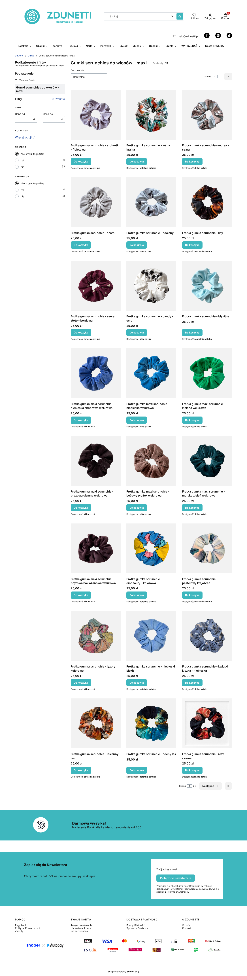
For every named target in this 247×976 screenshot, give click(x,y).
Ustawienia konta (81, 928)
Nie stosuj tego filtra (32, 153)
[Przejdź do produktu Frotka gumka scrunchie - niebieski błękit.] (151, 636)
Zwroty (19, 931)
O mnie (186, 925)
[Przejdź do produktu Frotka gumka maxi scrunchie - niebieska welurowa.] (151, 373)
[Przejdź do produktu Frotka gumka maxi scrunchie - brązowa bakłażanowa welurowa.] (96, 548)
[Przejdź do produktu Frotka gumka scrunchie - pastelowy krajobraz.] (207, 548)
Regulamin (21, 925)
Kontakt (186, 928)
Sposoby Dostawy (137, 928)
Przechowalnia (79, 931)
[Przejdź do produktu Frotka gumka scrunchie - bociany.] (151, 202)
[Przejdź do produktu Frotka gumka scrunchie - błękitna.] (207, 286)
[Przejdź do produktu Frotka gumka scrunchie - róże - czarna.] (207, 723)
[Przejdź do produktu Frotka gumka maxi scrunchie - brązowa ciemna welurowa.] (96, 461)
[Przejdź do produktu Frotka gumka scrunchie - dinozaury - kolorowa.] (151, 548)
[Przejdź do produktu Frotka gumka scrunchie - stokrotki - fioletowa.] (96, 115)
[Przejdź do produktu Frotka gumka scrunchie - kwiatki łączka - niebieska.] (207, 636)
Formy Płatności (135, 925)
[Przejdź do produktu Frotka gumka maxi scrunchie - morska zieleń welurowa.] (207, 461)
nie (22, 166)
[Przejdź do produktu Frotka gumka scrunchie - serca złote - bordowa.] (96, 286)
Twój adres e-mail (166, 869)
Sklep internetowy (122, 971)
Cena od (20, 114)
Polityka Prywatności (27, 928)
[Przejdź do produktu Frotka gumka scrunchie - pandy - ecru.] (151, 286)
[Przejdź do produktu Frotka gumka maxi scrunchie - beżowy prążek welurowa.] (151, 461)
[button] (179, 16)
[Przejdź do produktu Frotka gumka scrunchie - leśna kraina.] (151, 115)
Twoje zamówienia (81, 925)
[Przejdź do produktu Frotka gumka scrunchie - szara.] (96, 202)
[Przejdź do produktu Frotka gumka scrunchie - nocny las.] (151, 723)
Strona (207, 76)
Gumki (31, 55)
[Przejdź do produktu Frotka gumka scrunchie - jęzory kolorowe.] (96, 636)
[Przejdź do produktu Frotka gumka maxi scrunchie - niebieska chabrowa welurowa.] (96, 373)
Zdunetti (19, 55)
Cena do (48, 114)
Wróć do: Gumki (27, 80)
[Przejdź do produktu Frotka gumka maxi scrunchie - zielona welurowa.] (207, 373)
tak (23, 160)
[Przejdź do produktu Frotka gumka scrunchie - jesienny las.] (96, 723)
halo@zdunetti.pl (188, 36)
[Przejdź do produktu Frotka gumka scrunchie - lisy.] (207, 202)
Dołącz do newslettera (175, 878)
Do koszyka (81, 161)
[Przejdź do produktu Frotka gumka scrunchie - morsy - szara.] (207, 115)
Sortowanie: (78, 70)
